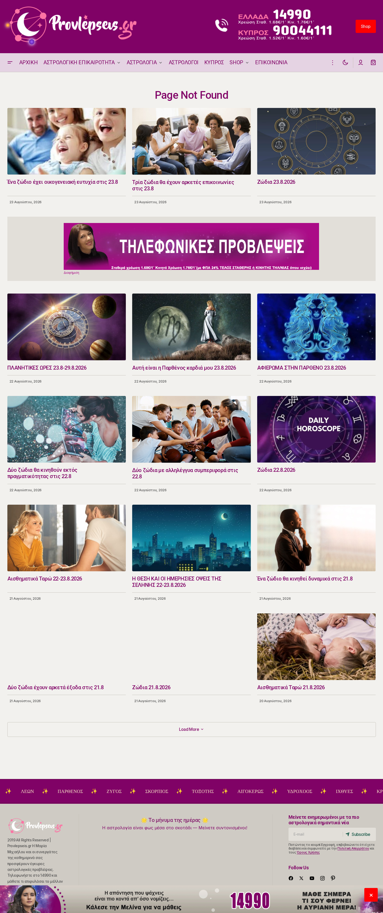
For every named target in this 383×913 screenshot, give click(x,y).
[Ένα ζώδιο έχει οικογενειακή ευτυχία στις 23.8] (66, 141)
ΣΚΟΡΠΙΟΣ (121, 791)
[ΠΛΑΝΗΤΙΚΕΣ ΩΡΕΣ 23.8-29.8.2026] (66, 327)
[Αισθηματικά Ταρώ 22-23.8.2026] (66, 538)
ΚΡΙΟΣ (348, 791)
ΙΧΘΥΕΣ (308, 791)
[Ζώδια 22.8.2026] (316, 429)
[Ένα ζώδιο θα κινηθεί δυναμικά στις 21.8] (316, 538)
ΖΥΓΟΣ (78, 791)
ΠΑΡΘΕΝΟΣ (34, 791)
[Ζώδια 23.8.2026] (316, 141)
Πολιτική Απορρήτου (353, 848)
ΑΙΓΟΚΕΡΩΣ (215, 791)
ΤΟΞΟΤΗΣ (167, 791)
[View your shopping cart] (373, 62)
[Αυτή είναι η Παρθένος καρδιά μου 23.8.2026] (191, 327)
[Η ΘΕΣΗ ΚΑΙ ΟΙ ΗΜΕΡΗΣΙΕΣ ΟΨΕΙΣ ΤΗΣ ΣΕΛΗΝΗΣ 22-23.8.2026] (191, 538)
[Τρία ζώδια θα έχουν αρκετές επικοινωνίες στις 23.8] (191, 141)
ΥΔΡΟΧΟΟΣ (264, 791)
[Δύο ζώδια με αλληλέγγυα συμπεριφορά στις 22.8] (191, 429)
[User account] (360, 62)
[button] (10, 62)
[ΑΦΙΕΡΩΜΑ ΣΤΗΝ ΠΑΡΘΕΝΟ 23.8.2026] (316, 327)
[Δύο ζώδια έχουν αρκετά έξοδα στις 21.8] (66, 646)
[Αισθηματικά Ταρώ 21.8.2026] (316, 646)
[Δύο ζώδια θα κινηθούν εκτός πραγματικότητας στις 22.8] (66, 429)
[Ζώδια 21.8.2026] (191, 646)
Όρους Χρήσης (308, 852)
